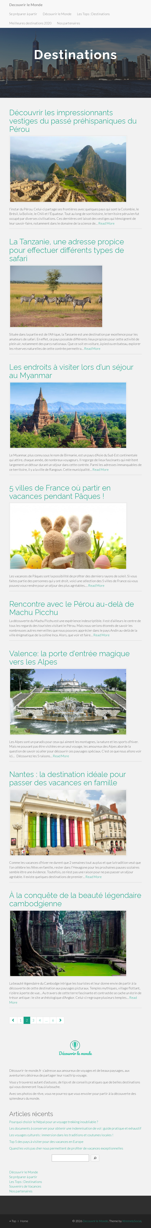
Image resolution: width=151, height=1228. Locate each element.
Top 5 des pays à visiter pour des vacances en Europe (46, 1142)
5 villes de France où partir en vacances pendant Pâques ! (60, 492)
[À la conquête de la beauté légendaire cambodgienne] (75, 943)
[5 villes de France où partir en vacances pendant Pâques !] (75, 536)
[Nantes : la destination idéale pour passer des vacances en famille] (75, 822)
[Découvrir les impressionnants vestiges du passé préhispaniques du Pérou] (75, 169)
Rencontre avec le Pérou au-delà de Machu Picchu (71, 608)
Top (13, 1221)
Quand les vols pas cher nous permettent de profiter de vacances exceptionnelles (66, 1148)
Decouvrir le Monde (26, 4)
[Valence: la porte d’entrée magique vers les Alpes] (75, 701)
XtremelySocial (131, 1221)
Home (24, 1221)
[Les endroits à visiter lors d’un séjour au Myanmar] (75, 415)
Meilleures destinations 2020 (30, 23)
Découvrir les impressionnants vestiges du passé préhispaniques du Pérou (73, 121)
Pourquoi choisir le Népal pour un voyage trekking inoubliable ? (53, 1122)
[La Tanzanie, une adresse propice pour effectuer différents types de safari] (75, 296)
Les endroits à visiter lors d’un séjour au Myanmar (71, 371)
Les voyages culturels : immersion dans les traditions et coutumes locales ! (61, 1135)
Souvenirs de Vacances (25, 1186)
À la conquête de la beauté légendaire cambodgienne (75, 899)
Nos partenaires (68, 23)
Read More (106, 223)
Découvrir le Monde (57, 14)
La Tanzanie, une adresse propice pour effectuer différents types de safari (66, 250)
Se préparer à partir (23, 14)
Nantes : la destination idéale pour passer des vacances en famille (67, 778)
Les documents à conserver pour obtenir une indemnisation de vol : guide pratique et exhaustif (75, 1128)
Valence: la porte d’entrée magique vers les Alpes (69, 657)
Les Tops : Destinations (93, 14)
